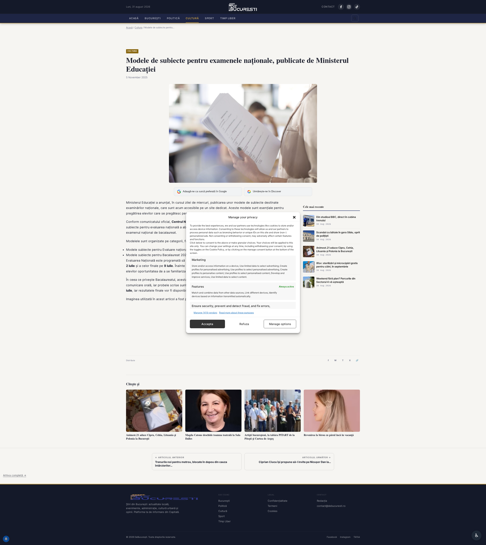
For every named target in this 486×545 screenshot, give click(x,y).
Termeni (272, 505)
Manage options (280, 324)
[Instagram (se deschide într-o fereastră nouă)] (349, 7)
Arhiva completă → (14, 475)
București (153, 18)
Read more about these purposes (236, 312)
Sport (209, 18)
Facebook (332, 537)
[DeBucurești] (169, 497)
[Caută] (354, 18)
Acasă (134, 18)
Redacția (322, 500)
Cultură (192, 18)
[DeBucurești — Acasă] (243, 7)
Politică (173, 18)
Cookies (272, 511)
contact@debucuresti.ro (331, 505)
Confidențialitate (277, 500)
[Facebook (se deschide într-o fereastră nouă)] (341, 7)
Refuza (244, 324)
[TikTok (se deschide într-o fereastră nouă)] (357, 7)
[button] (294, 217)
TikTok (356, 537)
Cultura (132, 51)
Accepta (207, 324)
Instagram (345, 537)
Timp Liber (228, 18)
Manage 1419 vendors (205, 312)
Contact (328, 6)
